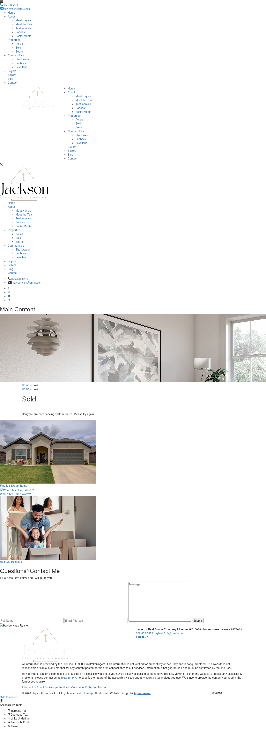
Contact (12, 82)
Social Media (23, 36)
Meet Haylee (23, 20)
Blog (10, 79)
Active (19, 44)
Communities (16, 55)
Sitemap (88, 693)
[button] (1, 701)
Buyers (12, 71)
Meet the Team (25, 24)
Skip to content (9, 697)
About (11, 16)
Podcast (21, 32)
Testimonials (23, 28)
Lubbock (21, 63)
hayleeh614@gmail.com (27, 282)
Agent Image (142, 693)
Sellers (12, 75)
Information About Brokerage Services (45, 687)
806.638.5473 (19, 278)
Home (11, 12)
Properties (14, 40)
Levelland (21, 67)
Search (20, 51)
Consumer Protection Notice (88, 687)
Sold (18, 47)
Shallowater (23, 59)
